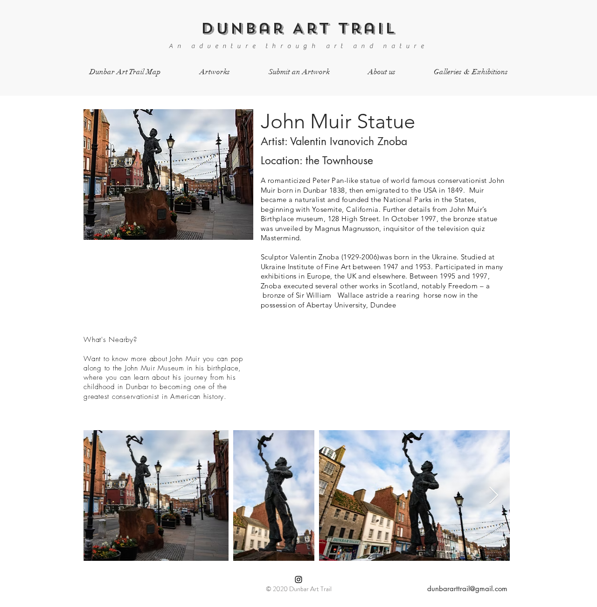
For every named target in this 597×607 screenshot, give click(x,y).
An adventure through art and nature (298, 46)
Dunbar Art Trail (298, 28)
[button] (214, 72)
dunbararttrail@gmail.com (467, 588)
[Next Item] (493, 496)
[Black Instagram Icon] (298, 579)
